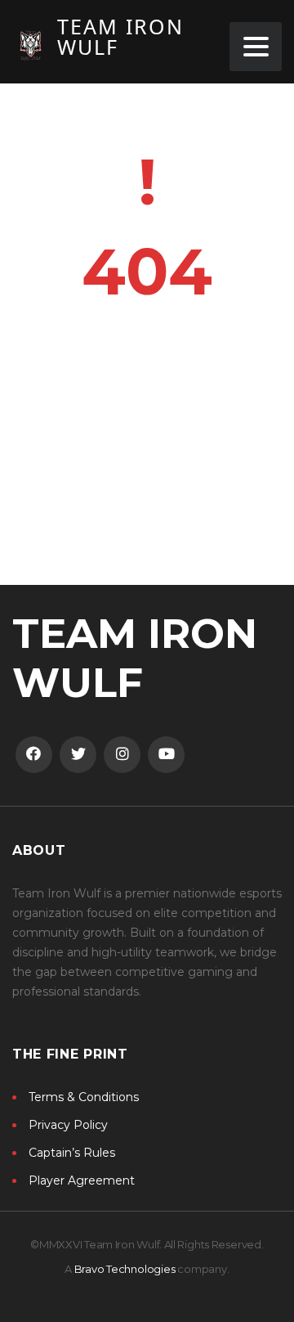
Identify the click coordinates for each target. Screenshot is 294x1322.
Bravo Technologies (125, 1268)
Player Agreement (82, 1180)
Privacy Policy (68, 1124)
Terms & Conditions (84, 1097)
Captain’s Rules (72, 1152)
